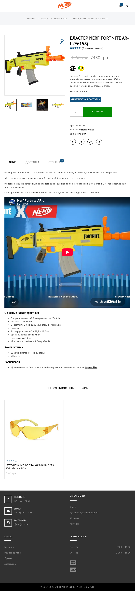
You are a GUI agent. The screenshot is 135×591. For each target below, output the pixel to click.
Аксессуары (10, 563)
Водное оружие (12, 552)
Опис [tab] (12, 162)
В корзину (97, 111)
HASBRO (82, 133)
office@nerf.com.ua (24, 512)
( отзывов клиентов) (92, 48)
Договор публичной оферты (84, 512)
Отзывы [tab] (56, 161)
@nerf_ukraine (21, 524)
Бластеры (9, 547)
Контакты (74, 523)
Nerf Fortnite (87, 129)
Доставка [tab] (32, 162)
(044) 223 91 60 (22, 500)
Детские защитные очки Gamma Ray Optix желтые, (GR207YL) (30, 466)
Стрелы (8, 558)
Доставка (74, 518)
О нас (73, 506)
